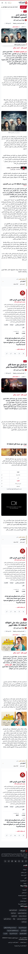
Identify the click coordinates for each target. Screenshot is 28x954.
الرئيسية (24, 890)
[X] (22, 861)
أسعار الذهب (14, 915)
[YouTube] (19, 861)
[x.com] (23, 353)
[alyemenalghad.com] (11, 353)
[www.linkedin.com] (15, 353)
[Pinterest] (12, 861)
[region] (14, 480)
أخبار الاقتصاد (23, 880)
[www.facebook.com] (19, 353)
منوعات (24, 869)
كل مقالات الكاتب (20, 349)
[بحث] (5, 2)
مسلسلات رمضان (22, 915)
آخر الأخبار (24, 892)
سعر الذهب (24, 921)
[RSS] (5, 861)
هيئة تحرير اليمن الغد (18, 20)
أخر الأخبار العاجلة (22, 895)
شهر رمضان (8, 664)
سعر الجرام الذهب (22, 910)
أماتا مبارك (15, 284)
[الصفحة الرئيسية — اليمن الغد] (23, 2)
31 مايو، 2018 (8, 23)
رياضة (25, 883)
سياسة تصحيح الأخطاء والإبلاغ (10, 927)
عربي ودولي (23, 872)
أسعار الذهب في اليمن (21, 918)
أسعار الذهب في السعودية (20, 945)
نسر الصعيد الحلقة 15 (20, 51)
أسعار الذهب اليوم (13, 910)
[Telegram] (8, 861)
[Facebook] (26, 861)
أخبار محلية (23, 875)
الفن (25, 11)
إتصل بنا (24, 898)
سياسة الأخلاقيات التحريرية (12, 930)
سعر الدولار (13, 913)
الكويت (18, 480)
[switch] (9, 3)
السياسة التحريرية (22, 904)
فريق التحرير (23, 930)
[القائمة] (2, 2)
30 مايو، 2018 (8, 631)
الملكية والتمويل (23, 933)
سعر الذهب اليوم (7, 918)
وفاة (14, 918)
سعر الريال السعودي (22, 913)
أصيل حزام (22, 284)
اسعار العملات (23, 901)
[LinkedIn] (15, 861)
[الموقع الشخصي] (6, 353)
